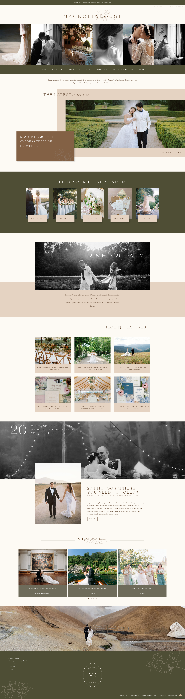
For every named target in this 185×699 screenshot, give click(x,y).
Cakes (147, 218)
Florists (92, 218)
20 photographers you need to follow (113, 490)
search (171, 6)
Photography (38, 218)
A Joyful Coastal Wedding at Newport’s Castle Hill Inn (92, 407)
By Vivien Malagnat (172, 153)
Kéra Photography (142, 589)
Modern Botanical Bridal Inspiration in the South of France (92, 368)
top (180, 695)
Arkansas (37, 593)
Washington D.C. (46, 593)
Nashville (142, 593)
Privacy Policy (135, 695)
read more (92, 518)
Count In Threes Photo (42, 589)
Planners (65, 218)
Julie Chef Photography (92, 589)
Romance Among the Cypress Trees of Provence (38, 141)
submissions (179, 6)
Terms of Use (123, 695)
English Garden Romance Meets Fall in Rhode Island (52, 368)
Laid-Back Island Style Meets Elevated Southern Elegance (132, 407)
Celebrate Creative (172, 695)
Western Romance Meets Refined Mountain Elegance (132, 368)
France (92, 593)
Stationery (120, 218)
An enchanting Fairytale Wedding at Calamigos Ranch (52, 407)
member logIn (158, 6)
